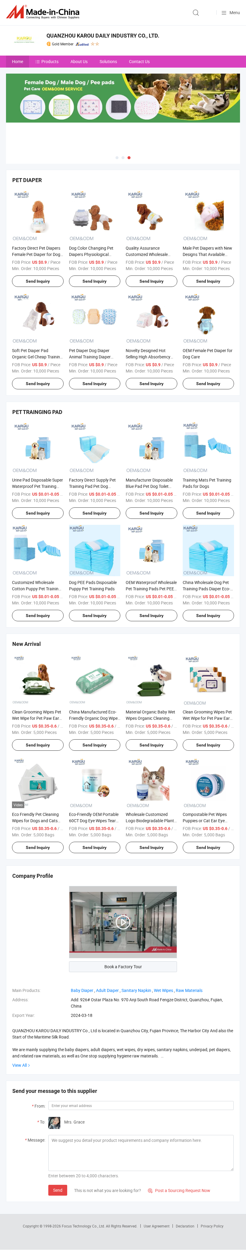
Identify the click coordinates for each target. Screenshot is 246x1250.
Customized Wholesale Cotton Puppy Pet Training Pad (36, 588)
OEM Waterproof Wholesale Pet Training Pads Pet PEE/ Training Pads (151, 588)
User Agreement (157, 1226)
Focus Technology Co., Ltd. (84, 1226)
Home (17, 61)
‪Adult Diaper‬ (107, 990)
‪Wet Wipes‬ (163, 990)
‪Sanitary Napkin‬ (136, 990)
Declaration (185, 1226)
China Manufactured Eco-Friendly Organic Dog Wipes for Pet (94, 718)
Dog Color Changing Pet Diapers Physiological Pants (91, 254)
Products (49, 61)
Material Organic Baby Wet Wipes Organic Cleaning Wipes (150, 718)
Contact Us (139, 61)
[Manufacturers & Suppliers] (44, 12)
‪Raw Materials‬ (189, 990)
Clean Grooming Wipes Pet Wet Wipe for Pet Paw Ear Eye (36, 718)
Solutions (108, 61)
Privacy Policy (212, 1226)
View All (19, 1065)
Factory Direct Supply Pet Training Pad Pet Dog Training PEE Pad (92, 486)
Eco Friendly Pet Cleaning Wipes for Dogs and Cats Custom (35, 820)
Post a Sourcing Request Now (179, 1190)
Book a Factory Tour (123, 966)
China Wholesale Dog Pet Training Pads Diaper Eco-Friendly (206, 588)
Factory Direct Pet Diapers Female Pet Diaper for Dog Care (36, 254)
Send (57, 1190)
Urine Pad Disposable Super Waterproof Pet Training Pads (37, 486)
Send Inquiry (38, 281)
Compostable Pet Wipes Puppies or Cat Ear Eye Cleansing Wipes (205, 820)
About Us (79, 61)
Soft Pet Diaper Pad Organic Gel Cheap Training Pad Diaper (37, 357)
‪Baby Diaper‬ (82, 990)
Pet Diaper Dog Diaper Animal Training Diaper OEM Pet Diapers (90, 357)
